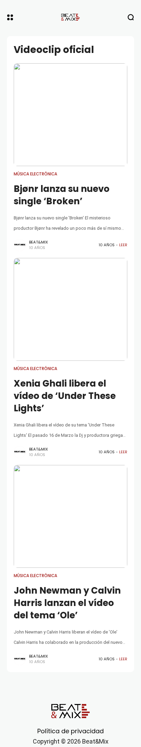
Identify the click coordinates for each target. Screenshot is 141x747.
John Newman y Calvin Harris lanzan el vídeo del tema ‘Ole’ (67, 603)
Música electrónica (35, 174)
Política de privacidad (70, 731)
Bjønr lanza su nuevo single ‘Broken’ (62, 195)
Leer (123, 245)
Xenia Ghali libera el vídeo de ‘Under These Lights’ (65, 396)
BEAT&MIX (38, 242)
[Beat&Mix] (70, 17)
